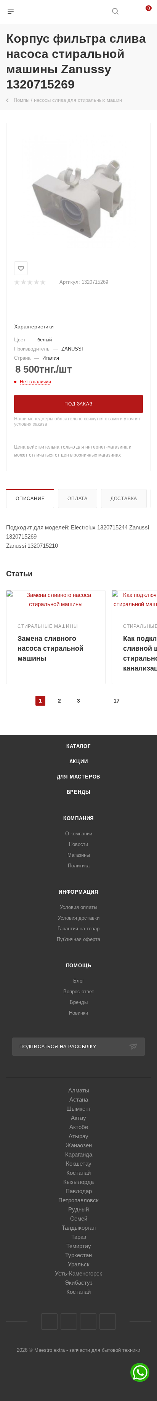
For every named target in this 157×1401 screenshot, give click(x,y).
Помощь (78, 965)
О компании (78, 833)
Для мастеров (79, 777)
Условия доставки (78, 918)
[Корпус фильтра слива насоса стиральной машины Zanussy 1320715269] (78, 191)
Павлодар (79, 1191)
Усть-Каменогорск (78, 1273)
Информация (78, 892)
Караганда (78, 1154)
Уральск (79, 1264)
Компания (78, 818)
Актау (78, 1118)
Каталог (78, 746)
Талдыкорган (79, 1227)
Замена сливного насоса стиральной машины (50, 648)
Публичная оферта (78, 939)
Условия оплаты (78, 907)
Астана (78, 1099)
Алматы (78, 1090)
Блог (78, 981)
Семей (78, 1218)
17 (117, 701)
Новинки (78, 1013)
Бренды (79, 792)
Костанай (78, 1172)
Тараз (78, 1237)
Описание (30, 498)
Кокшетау (78, 1163)
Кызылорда (78, 1182)
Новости (78, 844)
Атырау (78, 1136)
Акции (78, 761)
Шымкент (78, 1108)
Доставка (124, 498)
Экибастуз (79, 1282)
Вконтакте (49, 1321)
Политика (79, 866)
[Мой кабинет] (129, 12)
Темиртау (78, 1246)
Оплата (77, 498)
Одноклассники (88, 1321)
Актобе (78, 1127)
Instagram (69, 1321)
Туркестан (78, 1255)
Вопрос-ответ (78, 991)
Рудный (78, 1209)
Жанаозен (79, 1145)
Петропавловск (78, 1200)
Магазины (78, 855)
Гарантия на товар (78, 928)
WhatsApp (107, 1321)
